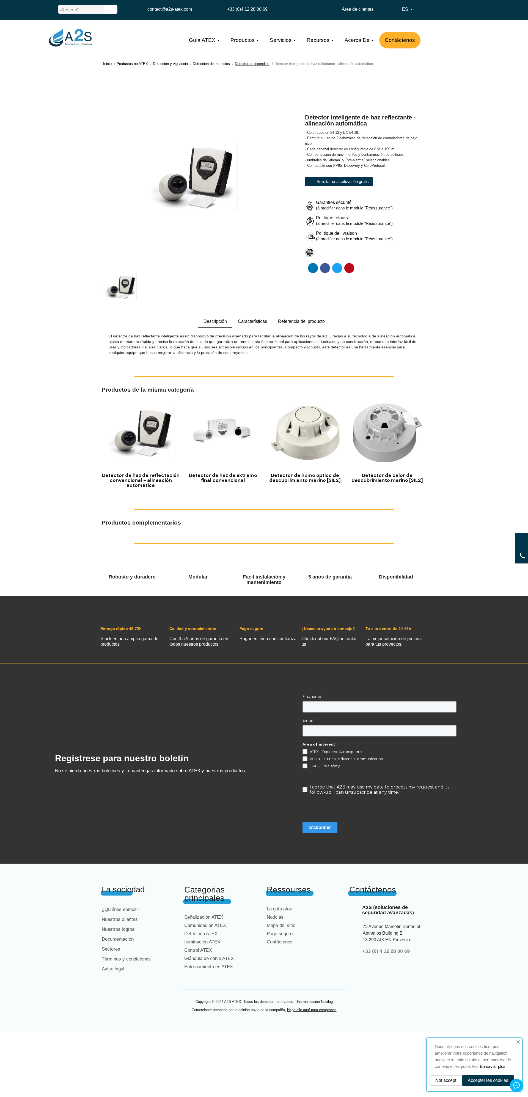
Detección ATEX (201, 933)
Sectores (111, 949)
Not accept (445, 1080)
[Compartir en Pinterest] (349, 268)
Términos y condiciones (126, 959)
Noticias (275, 917)
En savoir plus (492, 1066)
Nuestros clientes (120, 919)
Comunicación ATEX (205, 925)
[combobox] (77, 9)
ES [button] (408, 9)
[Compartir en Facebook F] (325, 268)
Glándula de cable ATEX (209, 958)
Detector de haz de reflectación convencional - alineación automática (141, 480)
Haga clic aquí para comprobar (311, 1010)
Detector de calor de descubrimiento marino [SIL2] (387, 478)
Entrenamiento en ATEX (208, 966)
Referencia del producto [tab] (301, 321)
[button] (107, 444)
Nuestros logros (118, 929)
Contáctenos (280, 942)
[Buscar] (111, 9)
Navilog (327, 1002)
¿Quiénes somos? (120, 909)
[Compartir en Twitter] (337, 268)
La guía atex (279, 909)
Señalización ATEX (203, 917)
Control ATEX (198, 950)
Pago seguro (280, 933)
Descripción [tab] (215, 321)
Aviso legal (113, 969)
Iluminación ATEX (202, 942)
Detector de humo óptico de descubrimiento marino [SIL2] (305, 478)
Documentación (118, 939)
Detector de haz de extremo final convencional (223, 478)
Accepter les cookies (488, 1080)
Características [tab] (252, 321)
